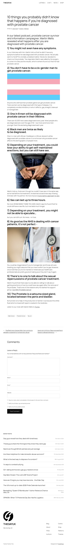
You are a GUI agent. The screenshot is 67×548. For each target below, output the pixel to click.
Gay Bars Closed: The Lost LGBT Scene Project (20, 475)
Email (9, 385)
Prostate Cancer (21, 316)
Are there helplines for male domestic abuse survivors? (23, 454)
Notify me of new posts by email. (17, 407)
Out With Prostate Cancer (21, 290)
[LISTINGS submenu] (45, 2)
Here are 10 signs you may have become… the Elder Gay (23, 480)
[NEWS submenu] (58, 2)
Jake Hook (15, 28)
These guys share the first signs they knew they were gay (24, 444)
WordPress (61, 544)
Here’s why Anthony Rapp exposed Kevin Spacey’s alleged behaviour (50, 331)
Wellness (26, 28)
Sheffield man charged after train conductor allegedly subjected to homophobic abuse (18, 331)
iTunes (37, 307)
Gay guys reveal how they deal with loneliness (20, 438)
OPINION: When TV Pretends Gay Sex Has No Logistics (23, 498)
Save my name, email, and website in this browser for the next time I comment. (28, 400)
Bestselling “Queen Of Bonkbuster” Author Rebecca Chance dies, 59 (25, 491)
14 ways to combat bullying (13, 464)
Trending (21, 28)
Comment (10, 357)
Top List (30, 316)
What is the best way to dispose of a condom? (20, 459)
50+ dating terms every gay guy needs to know (20, 470)
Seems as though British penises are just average (21, 449)
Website (9, 392)
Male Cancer (11, 316)
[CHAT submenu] (51, 2)
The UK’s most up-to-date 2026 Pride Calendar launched (24, 485)
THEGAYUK (7, 3)
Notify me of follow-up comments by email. (19, 403)
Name (9, 377)
